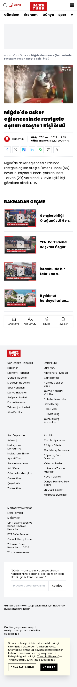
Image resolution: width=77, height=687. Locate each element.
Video (24, 55)
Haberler (12, 368)
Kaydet (57, 586)
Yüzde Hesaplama (19, 552)
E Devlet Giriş (51, 414)
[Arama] (5, 5)
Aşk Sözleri (13, 468)
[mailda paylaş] (48, 149)
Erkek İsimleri (15, 513)
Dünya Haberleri (17, 392)
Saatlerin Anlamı (17, 463)
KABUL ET (49, 667)
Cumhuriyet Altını (54, 440)
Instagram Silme (18, 453)
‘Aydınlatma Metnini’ (21, 659)
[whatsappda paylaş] (40, 149)
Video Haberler (53, 463)
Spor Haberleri (16, 387)
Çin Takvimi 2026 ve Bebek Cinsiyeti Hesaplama (19, 526)
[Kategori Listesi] (72, 5)
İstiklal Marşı (51, 404)
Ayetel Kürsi (14, 458)
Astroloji (12, 440)
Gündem (11, 14)
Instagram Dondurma (14, 447)
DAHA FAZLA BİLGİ (22, 667)
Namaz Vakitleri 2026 (53, 384)
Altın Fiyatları (15, 412)
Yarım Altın (14, 488)
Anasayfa (10, 55)
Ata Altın (49, 435)
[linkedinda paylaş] (32, 149)
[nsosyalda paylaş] (24, 149)
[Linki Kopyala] (56, 149)
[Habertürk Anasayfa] (38, 6)
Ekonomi (31, 14)
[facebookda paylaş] (7, 149)
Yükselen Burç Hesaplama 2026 (18, 545)
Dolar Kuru (50, 363)
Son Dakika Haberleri (20, 363)
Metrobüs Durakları (55, 494)
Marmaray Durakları (19, 508)
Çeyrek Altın (14, 483)
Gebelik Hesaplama (19, 539)
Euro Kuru (49, 368)
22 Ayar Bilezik (52, 445)
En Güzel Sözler (53, 490)
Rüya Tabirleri (52, 476)
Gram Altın (14, 478)
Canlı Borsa (51, 377)
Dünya (48, 14)
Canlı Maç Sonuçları (57, 450)
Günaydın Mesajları (19, 473)
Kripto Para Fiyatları (56, 373)
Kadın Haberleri (16, 402)
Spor (62, 14)
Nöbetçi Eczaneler (55, 399)
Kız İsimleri (13, 518)
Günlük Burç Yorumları (51, 420)
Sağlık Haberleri (17, 397)
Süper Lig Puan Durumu (53, 456)
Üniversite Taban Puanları (54, 470)
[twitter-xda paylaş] (15, 149)
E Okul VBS (50, 409)
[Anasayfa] (14, 353)
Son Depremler (16, 435)
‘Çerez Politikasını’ (48, 656)
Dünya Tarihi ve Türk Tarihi (56, 483)
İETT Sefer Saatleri (18, 534)
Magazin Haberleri (18, 382)
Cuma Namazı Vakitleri (53, 392)
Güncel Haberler (17, 377)
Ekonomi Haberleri (18, 373)
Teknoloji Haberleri (18, 407)
